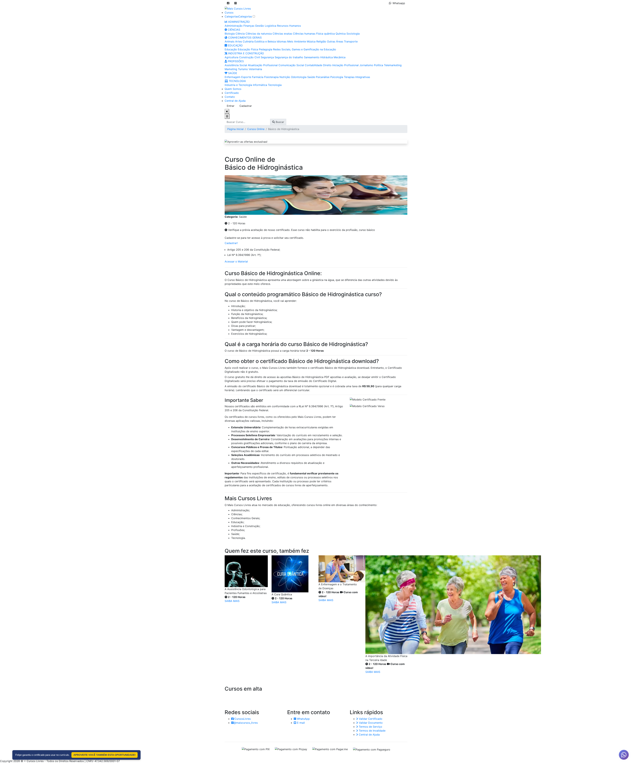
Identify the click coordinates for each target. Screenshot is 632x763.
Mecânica (339, 57)
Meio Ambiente (296, 41)
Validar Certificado (370, 718)
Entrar (230, 105)
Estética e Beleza (265, 41)
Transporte (351, 41)
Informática (260, 85)
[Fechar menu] (227, 111)
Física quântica (325, 33)
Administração (234, 25)
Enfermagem (232, 77)
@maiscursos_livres (246, 722)
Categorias (231, 16)
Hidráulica (326, 57)
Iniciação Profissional (345, 65)
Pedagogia (265, 49)
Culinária (248, 41)
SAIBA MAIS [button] (232, 601)
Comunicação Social (291, 65)
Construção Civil (249, 57)
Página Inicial (235, 129)
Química (341, 33)
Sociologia (353, 33)
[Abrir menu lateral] (227, 116)
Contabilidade (313, 65)
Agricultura (231, 57)
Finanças (248, 25)
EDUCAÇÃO (235, 45)
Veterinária (255, 69)
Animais (229, 41)
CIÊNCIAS (233, 29)
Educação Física (248, 49)
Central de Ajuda (235, 100)
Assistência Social (236, 65)
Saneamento (311, 57)
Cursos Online (255, 129)
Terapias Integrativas (357, 77)
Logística (270, 25)
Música (311, 41)
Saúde (311, 77)
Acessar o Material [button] (236, 261)
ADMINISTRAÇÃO (238, 21)
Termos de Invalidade (371, 730)
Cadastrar (245, 105)
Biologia (230, 33)
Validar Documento (370, 722)
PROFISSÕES (235, 61)
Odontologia (298, 77)
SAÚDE (232, 73)
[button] (228, 3)
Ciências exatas (282, 33)
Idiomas (281, 41)
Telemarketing (393, 65)
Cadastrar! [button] (231, 243)
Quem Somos (233, 89)
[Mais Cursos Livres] (238, 8)
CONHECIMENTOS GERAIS (244, 37)
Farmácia (257, 77)
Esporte (246, 77)
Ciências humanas (304, 33)
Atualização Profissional (263, 65)
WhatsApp (303, 718)
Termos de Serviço (370, 726)
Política (378, 65)
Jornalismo (366, 65)
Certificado (232, 92)
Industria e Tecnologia (238, 85)
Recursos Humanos (289, 25)
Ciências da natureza (259, 33)
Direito (327, 65)
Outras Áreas (335, 41)
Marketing (231, 69)
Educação (231, 49)
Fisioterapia (271, 77)
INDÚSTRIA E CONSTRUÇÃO (245, 53)
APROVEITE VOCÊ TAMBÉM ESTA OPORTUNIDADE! (104, 754)
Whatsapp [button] (399, 3)
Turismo (243, 69)
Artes (238, 41)
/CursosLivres (242, 718)
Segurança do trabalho (289, 57)
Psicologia (336, 77)
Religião (321, 41)
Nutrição (284, 77)
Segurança (267, 57)
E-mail (300, 722)
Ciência (240, 33)
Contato (230, 96)
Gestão (259, 25)
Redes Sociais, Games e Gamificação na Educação (304, 49)
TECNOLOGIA (237, 81)
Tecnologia (275, 85)
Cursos (229, 12)
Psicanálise (322, 77)
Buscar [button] (279, 122)
